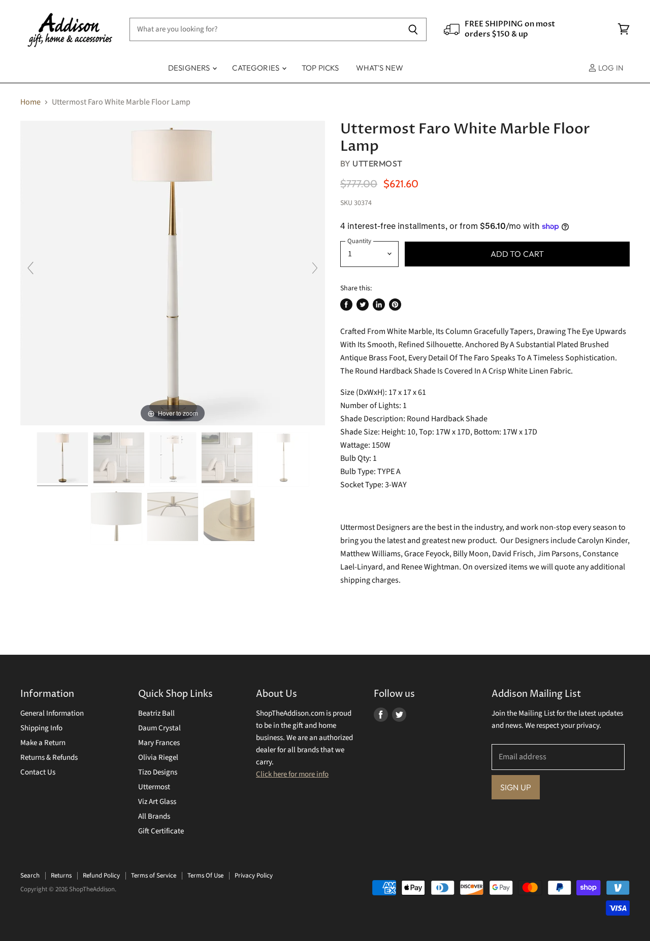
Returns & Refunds (49, 757)
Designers (190, 68)
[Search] (413, 29)
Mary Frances (159, 742)
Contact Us (37, 772)
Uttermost (377, 163)
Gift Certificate (161, 831)
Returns (61, 875)
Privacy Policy (254, 875)
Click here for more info (292, 774)
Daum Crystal (159, 728)
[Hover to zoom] (172, 272)
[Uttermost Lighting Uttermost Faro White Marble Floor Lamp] (62, 459)
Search (30, 875)
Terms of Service (153, 875)
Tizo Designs (157, 772)
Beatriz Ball (156, 713)
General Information (52, 713)
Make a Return (43, 742)
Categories (256, 68)
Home (30, 102)
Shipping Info (41, 728)
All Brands (154, 816)
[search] (264, 29)
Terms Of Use (205, 875)
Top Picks (320, 68)
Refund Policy (101, 875)
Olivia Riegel (158, 757)
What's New (380, 68)
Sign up (515, 787)
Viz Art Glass (157, 801)
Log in (610, 68)
